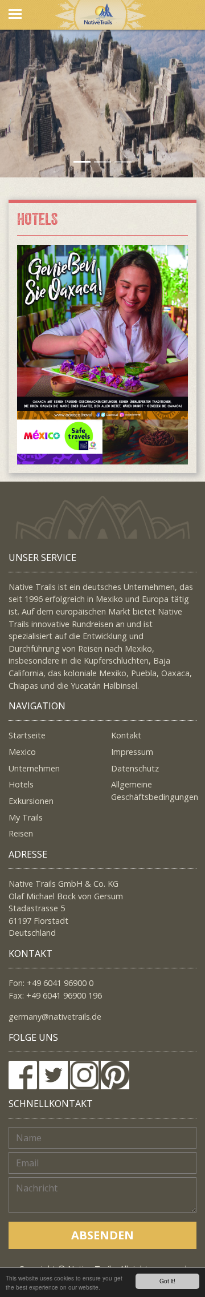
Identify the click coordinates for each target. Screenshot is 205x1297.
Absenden (102, 1235)
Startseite (27, 735)
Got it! (167, 1280)
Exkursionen (31, 800)
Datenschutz (135, 768)
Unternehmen (34, 768)
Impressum (132, 751)
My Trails (26, 817)
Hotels (21, 784)
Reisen (21, 833)
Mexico (22, 751)
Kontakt (126, 735)
